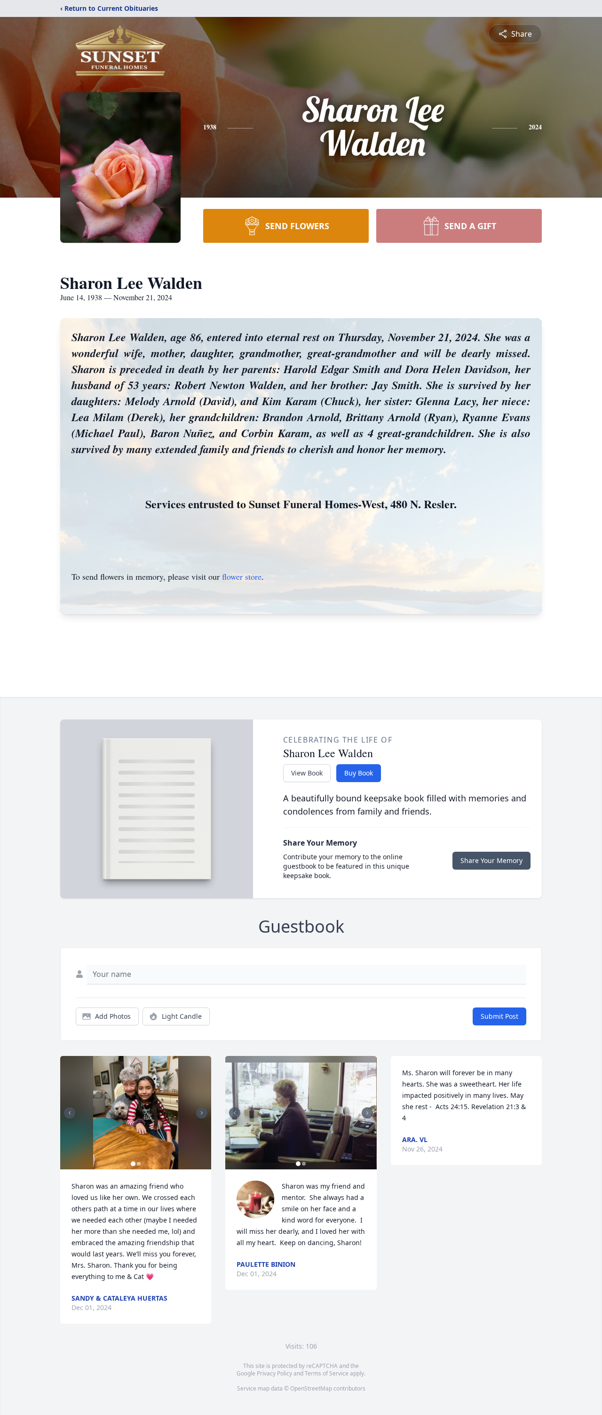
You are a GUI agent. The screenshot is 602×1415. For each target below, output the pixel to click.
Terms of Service (327, 1373)
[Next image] (201, 1113)
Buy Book (358, 772)
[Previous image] (69, 1113)
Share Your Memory (491, 860)
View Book (307, 772)
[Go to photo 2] (139, 1164)
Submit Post (499, 1016)
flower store (241, 576)
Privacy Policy (274, 1373)
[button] (135, 1112)
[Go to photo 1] (133, 1163)
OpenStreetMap (311, 1388)
